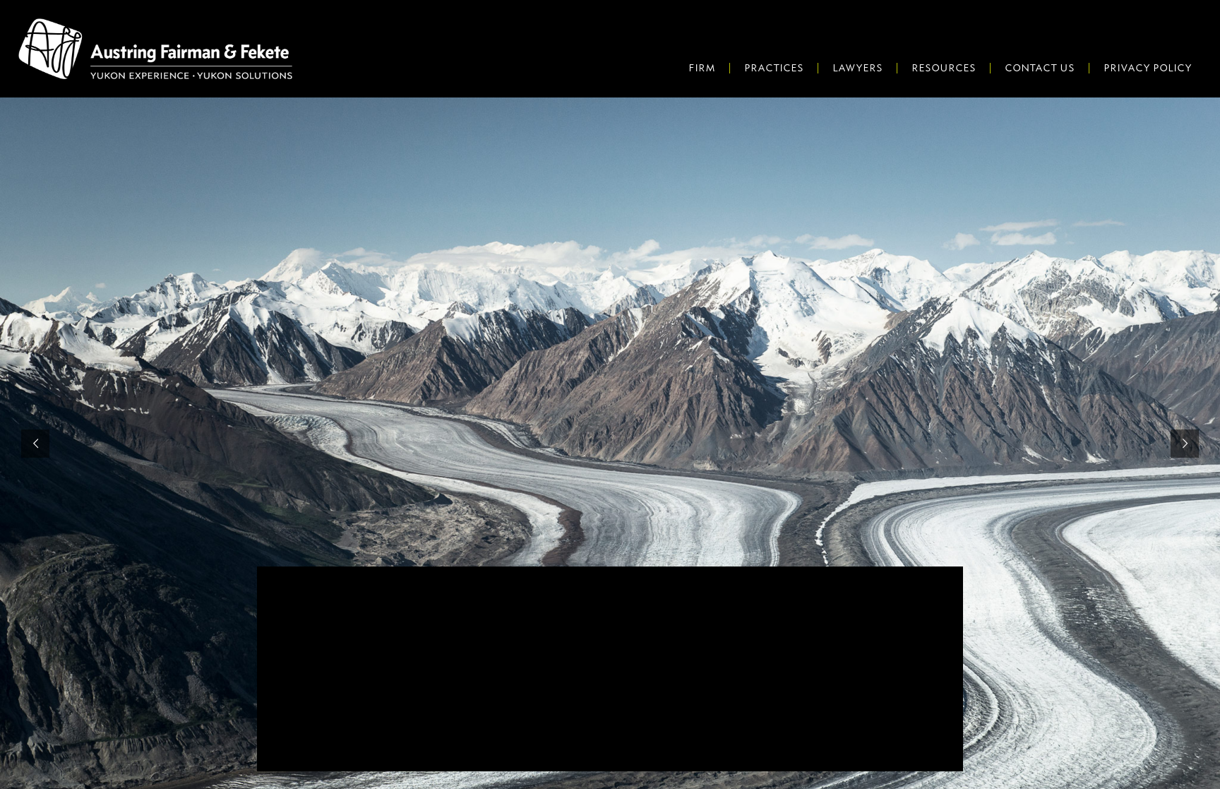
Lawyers (857, 67)
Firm (701, 67)
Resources (943, 67)
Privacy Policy (1148, 67)
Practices (773, 67)
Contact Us (1040, 67)
